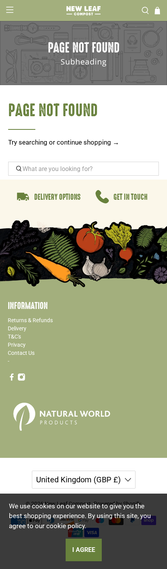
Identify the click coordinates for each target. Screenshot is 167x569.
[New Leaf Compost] (83, 10)
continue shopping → (88, 142)
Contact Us (21, 353)
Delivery (17, 328)
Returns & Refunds (30, 320)
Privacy (17, 345)
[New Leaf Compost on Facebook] (12, 379)
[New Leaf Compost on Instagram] (21, 379)
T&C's (14, 336)
